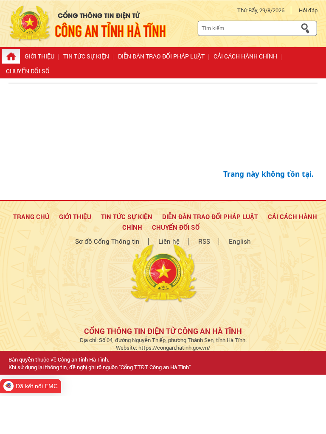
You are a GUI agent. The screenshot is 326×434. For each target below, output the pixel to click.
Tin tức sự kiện (126, 216)
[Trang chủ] (11, 56)
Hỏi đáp (308, 10)
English (240, 241)
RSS (204, 241)
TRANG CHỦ (31, 216)
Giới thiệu (75, 216)
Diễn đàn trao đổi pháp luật (210, 216)
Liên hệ (169, 241)
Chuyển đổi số (176, 227)
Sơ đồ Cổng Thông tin (107, 241)
